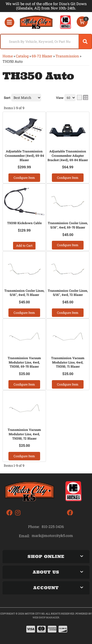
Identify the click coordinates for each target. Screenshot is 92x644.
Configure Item (24, 177)
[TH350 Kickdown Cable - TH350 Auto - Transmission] (24, 201)
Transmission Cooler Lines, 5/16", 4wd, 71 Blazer (24, 292)
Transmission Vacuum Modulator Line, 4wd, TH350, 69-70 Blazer (24, 362)
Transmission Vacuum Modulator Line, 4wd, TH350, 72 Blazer (24, 434)
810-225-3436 (53, 526)
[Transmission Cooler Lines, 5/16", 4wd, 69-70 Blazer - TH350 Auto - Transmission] (68, 201)
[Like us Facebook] (9, 513)
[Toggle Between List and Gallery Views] (82, 97)
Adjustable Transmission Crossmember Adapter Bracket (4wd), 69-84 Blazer (68, 155)
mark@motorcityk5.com (52, 535)
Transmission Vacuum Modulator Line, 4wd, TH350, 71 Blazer (67, 362)
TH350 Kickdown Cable (24, 223)
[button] (46, 41)
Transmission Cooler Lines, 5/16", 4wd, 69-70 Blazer (68, 225)
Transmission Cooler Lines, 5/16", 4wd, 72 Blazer (68, 292)
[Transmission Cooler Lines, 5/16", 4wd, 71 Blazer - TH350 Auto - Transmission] (24, 269)
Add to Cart (24, 245)
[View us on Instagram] (17, 513)
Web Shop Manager (45, 617)
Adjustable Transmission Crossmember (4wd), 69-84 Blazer (24, 155)
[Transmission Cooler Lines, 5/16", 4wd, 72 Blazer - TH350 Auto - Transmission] (68, 269)
